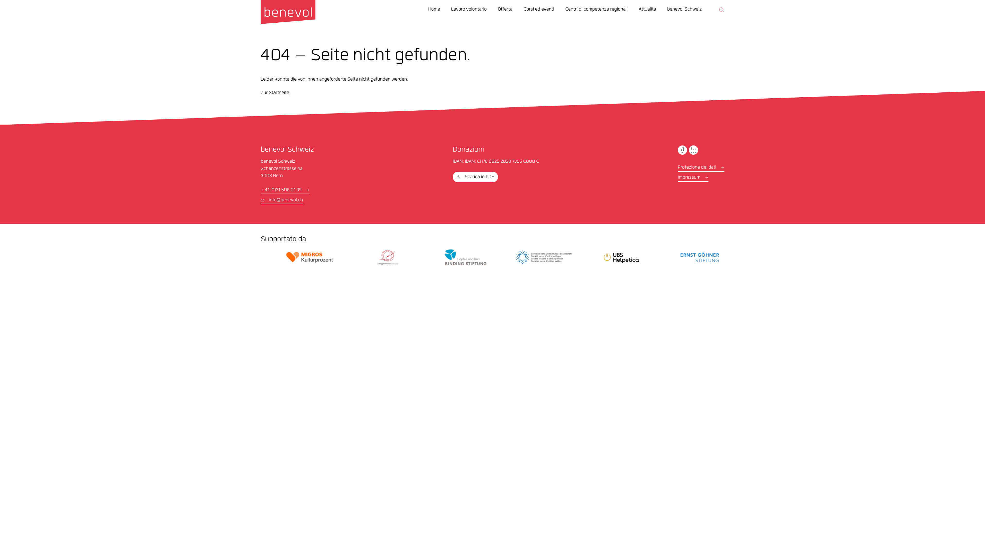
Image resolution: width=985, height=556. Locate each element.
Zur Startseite (275, 93)
